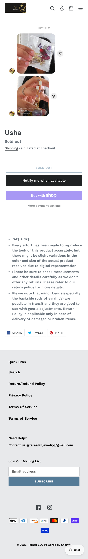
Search (14, 372)
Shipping (11, 148)
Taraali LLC (35, 544)
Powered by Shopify (57, 544)
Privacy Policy (20, 395)
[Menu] (80, 8)
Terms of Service (23, 418)
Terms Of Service (23, 407)
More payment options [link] (44, 205)
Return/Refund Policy (27, 384)
